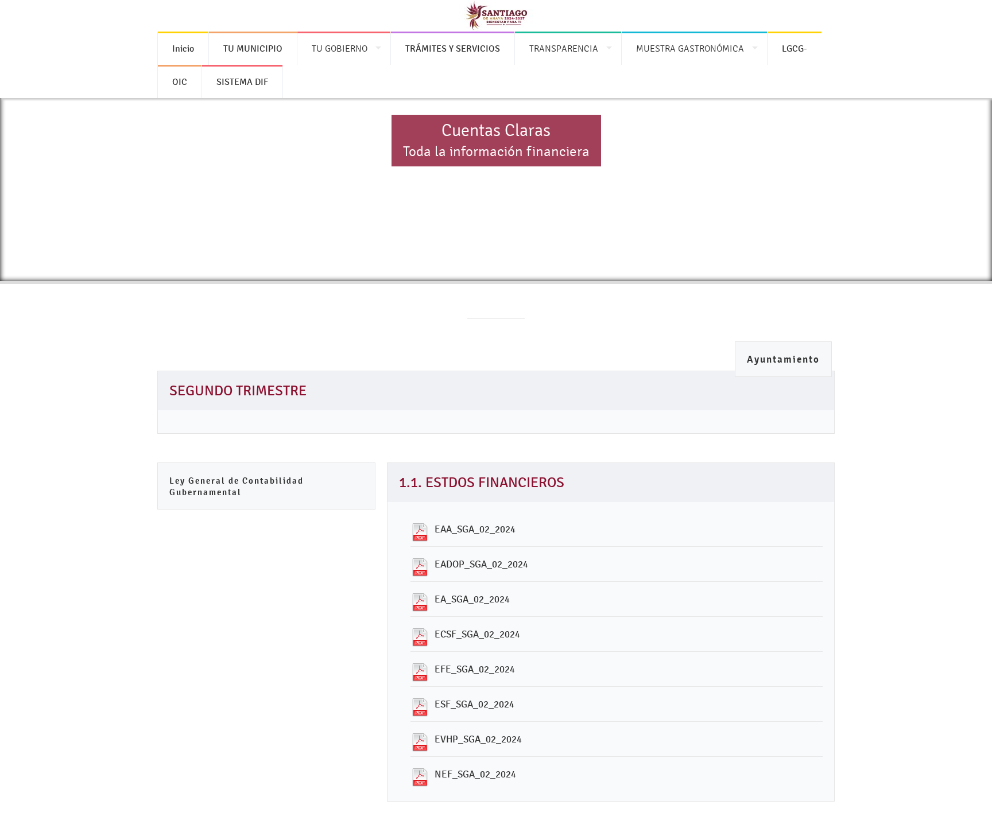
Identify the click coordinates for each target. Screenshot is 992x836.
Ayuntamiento (783, 359)
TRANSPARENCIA (563, 48)
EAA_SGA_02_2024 (475, 529)
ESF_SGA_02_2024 (474, 704)
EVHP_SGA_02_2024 (478, 739)
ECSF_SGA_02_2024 (477, 634)
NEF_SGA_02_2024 (475, 774)
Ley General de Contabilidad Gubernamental (236, 486)
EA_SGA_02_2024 (472, 599)
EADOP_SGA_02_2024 (481, 564)
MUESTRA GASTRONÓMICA (690, 48)
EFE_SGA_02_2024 (475, 669)
